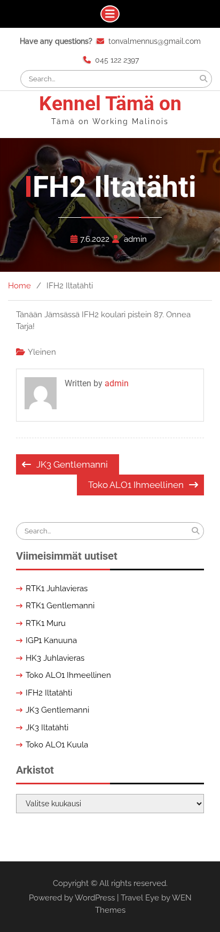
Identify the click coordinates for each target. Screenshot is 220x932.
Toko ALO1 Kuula (57, 745)
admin (135, 239)
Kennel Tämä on (110, 103)
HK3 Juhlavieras (55, 658)
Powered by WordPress (72, 898)
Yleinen (42, 352)
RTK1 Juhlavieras (57, 588)
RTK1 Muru (46, 623)
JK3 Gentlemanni (72, 464)
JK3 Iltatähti (47, 727)
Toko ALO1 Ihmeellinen (136, 484)
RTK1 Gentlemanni (60, 605)
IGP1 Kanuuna (51, 640)
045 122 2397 (117, 60)
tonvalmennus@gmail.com (154, 41)
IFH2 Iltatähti (49, 693)
